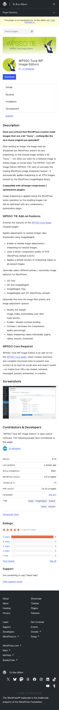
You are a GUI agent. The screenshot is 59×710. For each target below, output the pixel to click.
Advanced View (11, 514)
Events (34, 627)
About (6, 598)
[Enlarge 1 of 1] (52, 389)
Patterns (35, 613)
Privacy (6, 613)
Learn (5, 622)
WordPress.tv (11, 636)
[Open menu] (54, 4)
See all (53, 561)
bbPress (8, 655)
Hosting (7, 608)
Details (9, 87)
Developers (8, 631)
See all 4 (52, 495)
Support (9, 115)
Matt (6, 650)
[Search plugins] (32, 31)
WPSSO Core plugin (41, 222)
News (6, 603)
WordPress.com (12, 645)
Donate (36, 631)
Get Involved (37, 622)
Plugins (34, 608)
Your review (9, 561)
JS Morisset (28, 68)
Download (9, 77)
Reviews (10, 94)
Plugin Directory (10, 12)
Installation (11, 101)
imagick (52, 501)
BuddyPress (10, 660)
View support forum (13, 581)
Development (12, 108)
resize (43, 506)
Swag (35, 636)
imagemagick (41, 501)
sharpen (51, 506)
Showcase (36, 598)
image (30, 501)
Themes (35, 603)
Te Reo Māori (16, 672)
